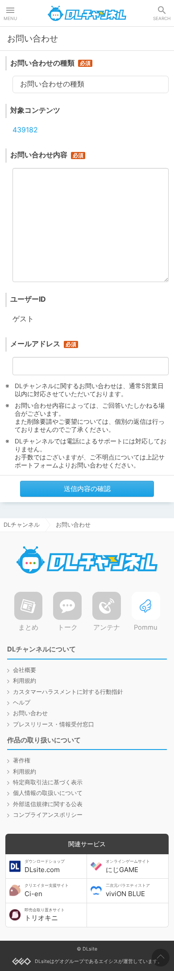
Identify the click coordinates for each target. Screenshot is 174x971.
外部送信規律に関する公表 (48, 804)
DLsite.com (45, 866)
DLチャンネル (87, 13)
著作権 (21, 760)
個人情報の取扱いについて (48, 793)
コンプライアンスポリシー (48, 814)
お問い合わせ (30, 713)
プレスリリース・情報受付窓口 (53, 724)
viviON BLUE (128, 890)
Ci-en (47, 890)
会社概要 (24, 670)
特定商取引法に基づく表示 (48, 782)
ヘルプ (21, 702)
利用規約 (24, 680)
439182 (25, 130)
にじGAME (128, 866)
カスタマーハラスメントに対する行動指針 (68, 691)
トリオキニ (45, 914)
